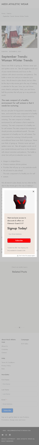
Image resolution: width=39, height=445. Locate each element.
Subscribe (19, 240)
